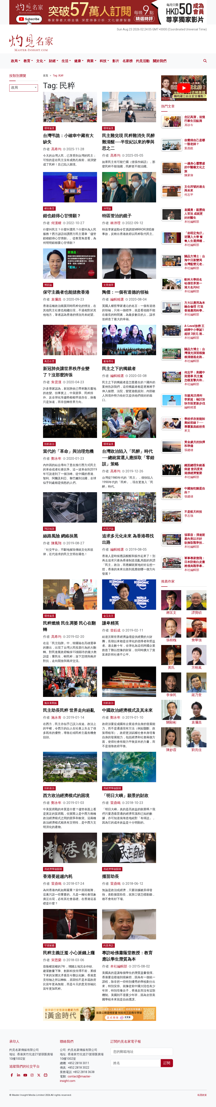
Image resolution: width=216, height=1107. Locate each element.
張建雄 (188, 450)
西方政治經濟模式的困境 (66, 795)
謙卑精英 (110, 623)
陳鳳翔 (56, 543)
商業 (90, 61)
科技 (103, 61)
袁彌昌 (56, 299)
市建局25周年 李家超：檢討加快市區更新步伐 (194, 399)
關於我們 (159, 61)
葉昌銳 (188, 148)
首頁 (45, 75)
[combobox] (23, 88)
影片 (115, 61)
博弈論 (48, 284)
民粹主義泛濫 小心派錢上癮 (69, 952)
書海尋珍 (108, 361)
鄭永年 (56, 459)
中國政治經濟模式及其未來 (127, 710)
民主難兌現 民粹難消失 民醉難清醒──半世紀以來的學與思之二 (128, 142)
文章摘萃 (108, 284)
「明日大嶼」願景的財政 (125, 795)
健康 (77, 61)
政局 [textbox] (14, 87)
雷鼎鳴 (115, 803)
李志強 (188, 515)
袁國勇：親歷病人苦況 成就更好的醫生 (194, 213)
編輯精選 (117, 299)
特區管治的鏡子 (117, 215)
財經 (52, 61)
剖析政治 (49, 444)
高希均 (56, 149)
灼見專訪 (108, 945)
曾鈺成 (115, 630)
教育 (27, 61)
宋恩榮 (56, 960)
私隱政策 (202, 1095)
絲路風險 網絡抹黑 (60, 535)
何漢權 (56, 223)
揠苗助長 (110, 876)
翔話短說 (49, 528)
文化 (39, 61)
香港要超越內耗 (58, 876)
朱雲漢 (56, 382)
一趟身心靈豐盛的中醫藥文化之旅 (194, 167)
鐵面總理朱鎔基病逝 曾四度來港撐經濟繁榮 (194, 468)
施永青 (56, 717)
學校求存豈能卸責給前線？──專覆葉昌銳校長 (194, 422)
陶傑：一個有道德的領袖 (125, 292)
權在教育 (49, 208)
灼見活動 (143, 61)
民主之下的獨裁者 (119, 368)
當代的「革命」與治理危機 (68, 451)
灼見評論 (108, 528)
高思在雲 (49, 361)
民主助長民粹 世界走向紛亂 (69, 710)
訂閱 (166, 1063)
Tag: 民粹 (58, 75)
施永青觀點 (50, 703)
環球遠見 (49, 128)
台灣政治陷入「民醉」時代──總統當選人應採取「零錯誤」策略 (128, 457)
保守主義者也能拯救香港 (66, 292)
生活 (65, 61)
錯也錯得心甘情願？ (62, 215)
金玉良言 (108, 615)
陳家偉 (188, 175)
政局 (14, 61)
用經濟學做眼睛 (112, 788)
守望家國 (49, 945)
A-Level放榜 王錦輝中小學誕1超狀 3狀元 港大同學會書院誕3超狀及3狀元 (194, 333)
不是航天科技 (193, 511)
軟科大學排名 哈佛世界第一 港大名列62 (193, 283)
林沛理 (115, 223)
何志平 (188, 194)
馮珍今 (188, 125)
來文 (187, 430)
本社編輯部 (118, 966)
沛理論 (107, 208)
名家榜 (128, 61)
